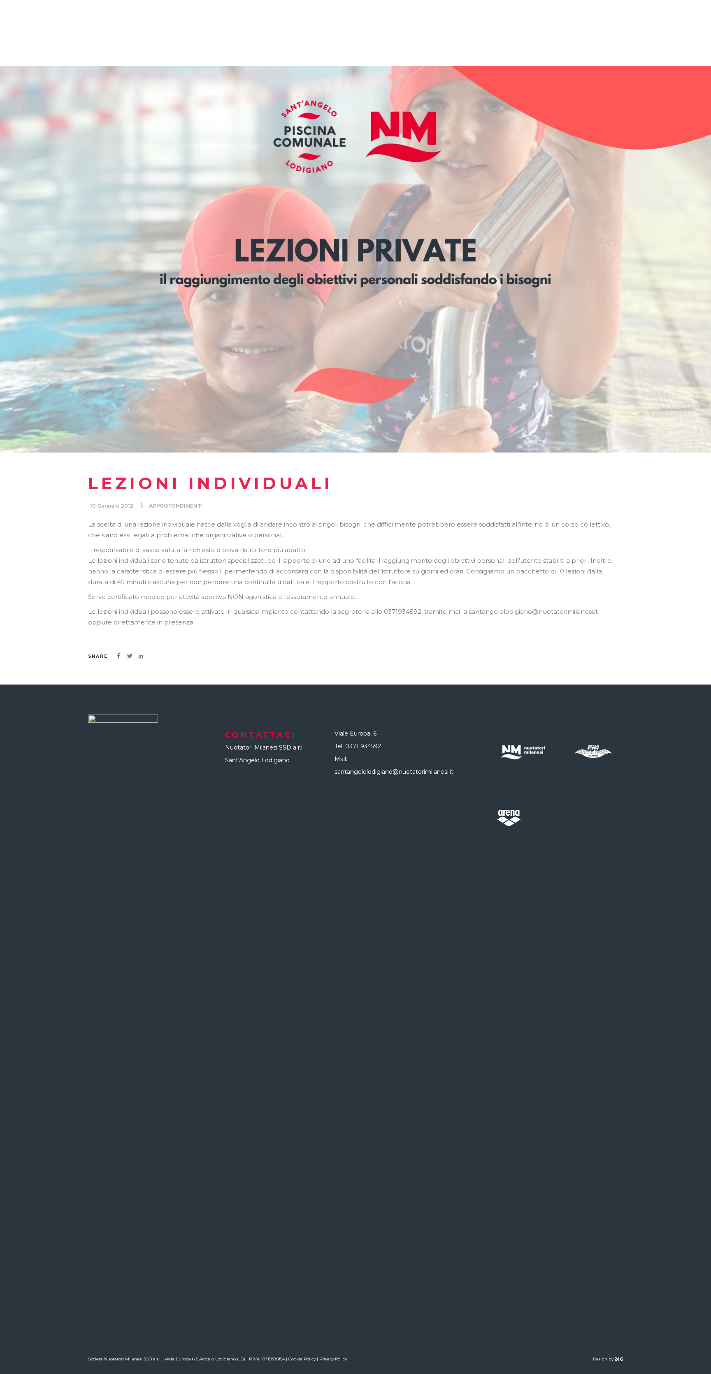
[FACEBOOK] (691, 33)
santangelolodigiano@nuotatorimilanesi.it (394, 771)
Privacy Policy (333, 1359)
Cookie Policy (302, 1359)
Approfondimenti (176, 506)
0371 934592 (363, 746)
